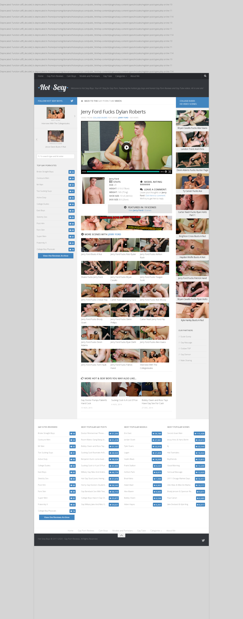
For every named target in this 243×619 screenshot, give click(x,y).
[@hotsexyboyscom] (71, 100)
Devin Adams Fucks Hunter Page (192, 170)
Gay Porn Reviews (55, 76)
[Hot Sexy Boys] (53, 88)
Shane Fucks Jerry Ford (92, 277)
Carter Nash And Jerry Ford (123, 299)
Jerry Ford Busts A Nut (91, 254)
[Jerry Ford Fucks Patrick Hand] (125, 356)
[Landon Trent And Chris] (192, 139)
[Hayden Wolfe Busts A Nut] (192, 247)
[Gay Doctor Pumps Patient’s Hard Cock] (96, 389)
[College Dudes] (126, 229)
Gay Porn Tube (106, 101)
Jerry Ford (114, 234)
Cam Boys (71, 76)
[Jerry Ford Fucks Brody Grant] (95, 310)
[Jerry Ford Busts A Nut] (95, 245)
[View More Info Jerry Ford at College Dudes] (93, 190)
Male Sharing (186, 360)
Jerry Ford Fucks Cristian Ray (94, 299)
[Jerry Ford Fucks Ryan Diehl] (125, 333)
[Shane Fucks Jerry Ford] (95, 268)
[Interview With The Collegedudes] (154, 356)
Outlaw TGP (186, 348)
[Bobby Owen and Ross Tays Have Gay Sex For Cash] (157, 389)
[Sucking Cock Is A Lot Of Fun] (126, 389)
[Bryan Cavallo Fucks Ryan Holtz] (192, 289)
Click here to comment (155, 195)
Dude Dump (186, 336)
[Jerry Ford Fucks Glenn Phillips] (125, 310)
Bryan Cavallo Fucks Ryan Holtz (192, 299)
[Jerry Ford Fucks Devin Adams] (95, 333)
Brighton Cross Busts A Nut (192, 236)
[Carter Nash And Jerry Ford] (125, 291)
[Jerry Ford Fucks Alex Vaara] (154, 333)
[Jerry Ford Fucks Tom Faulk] (95, 356)
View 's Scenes (140, 210)
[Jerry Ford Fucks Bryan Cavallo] (125, 268)
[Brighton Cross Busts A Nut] (192, 226)
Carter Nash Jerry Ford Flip (152, 319)
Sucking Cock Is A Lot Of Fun (124, 400)
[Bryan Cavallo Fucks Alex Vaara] (192, 118)
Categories (120, 76)
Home (40, 76)
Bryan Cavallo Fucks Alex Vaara (192, 127)
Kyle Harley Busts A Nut (192, 320)
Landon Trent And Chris (192, 149)
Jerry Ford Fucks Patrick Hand (192, 278)
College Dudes (100, 117)
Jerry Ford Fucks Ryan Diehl (123, 342)
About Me (134, 76)
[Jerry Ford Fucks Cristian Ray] (95, 291)
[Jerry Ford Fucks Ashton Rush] (154, 245)
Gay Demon (186, 354)
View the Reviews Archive (55, 255)
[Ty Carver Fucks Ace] (192, 181)
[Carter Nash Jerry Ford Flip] (154, 310)
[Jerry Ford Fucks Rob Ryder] (125, 245)
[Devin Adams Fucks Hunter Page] (192, 160)
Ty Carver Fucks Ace (192, 190)
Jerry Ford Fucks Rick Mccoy (153, 299)
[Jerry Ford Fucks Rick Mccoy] (154, 291)
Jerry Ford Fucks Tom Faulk (93, 364)
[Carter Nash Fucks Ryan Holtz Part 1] (192, 202)
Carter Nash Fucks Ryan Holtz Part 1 (192, 213)
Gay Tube (107, 76)
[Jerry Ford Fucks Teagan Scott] (154, 268)
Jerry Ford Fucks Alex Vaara (153, 342)
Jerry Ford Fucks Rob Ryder (123, 254)
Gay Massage (186, 342)
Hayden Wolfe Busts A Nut (192, 257)
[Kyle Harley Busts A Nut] (192, 310)
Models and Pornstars (89, 76)
